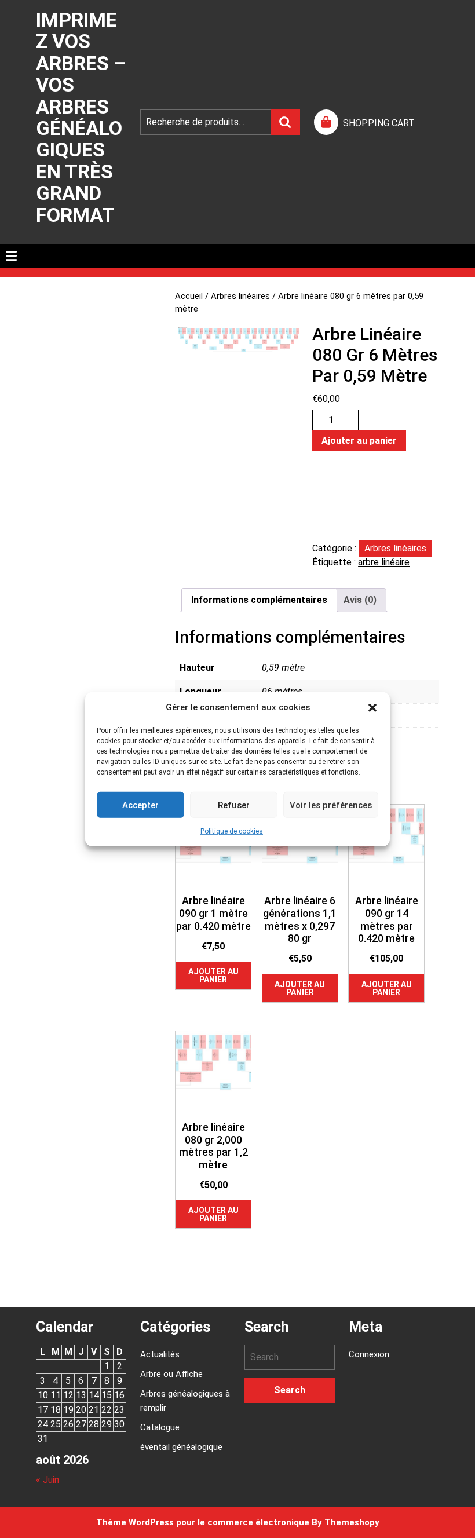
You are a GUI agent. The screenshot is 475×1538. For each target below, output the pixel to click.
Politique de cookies (231, 831)
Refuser (234, 804)
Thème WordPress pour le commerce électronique (202, 1522)
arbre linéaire (384, 562)
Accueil (189, 296)
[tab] (11, 256)
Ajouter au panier (359, 440)
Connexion (369, 1354)
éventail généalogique (181, 1447)
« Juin (47, 1479)
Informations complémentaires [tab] (259, 599)
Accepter (140, 804)
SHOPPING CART (379, 123)
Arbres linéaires (240, 296)
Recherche (285, 122)
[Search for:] (289, 1357)
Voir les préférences (331, 804)
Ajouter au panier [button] (213, 975)
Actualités (160, 1354)
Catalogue (160, 1427)
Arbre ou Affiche (171, 1374)
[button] (372, 707)
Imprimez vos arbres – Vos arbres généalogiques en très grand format (81, 117)
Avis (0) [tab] (360, 599)
